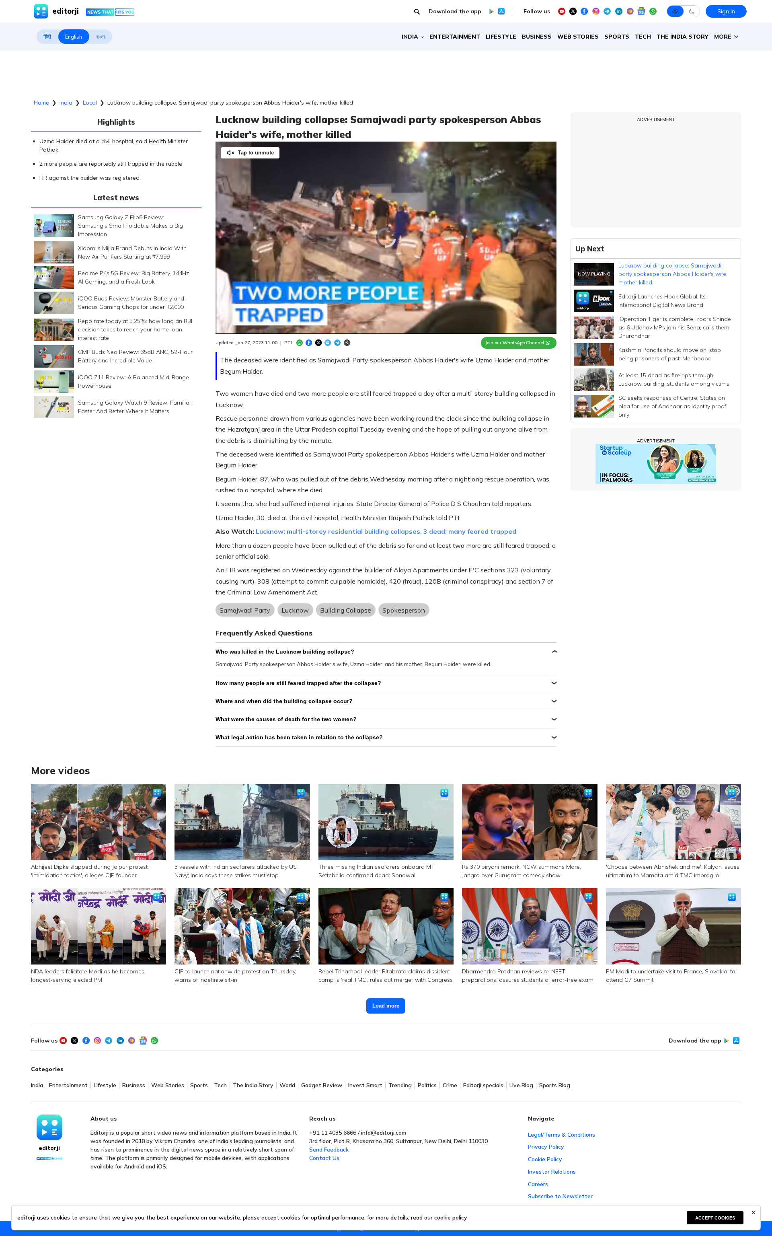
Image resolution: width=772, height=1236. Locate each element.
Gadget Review (321, 1085)
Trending (400, 1085)
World (287, 1085)
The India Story (682, 36)
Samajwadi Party (245, 610)
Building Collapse (345, 610)
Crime (450, 1085)
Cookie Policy (545, 1159)
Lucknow (295, 610)
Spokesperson (403, 610)
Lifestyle (501, 36)
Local (90, 102)
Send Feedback (329, 1149)
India (66, 102)
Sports (616, 36)
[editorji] (49, 1127)
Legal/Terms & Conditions (561, 1134)
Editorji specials (483, 1085)
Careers (538, 1184)
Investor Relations (552, 1171)
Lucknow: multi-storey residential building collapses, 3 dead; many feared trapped (386, 531)
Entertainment (454, 36)
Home (41, 102)
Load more (385, 1006)
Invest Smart (365, 1085)
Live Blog (521, 1085)
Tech (643, 36)
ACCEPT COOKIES (715, 1217)
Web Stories (578, 36)
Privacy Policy (546, 1146)
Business (537, 36)
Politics (427, 1085)
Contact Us (324, 1158)
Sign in (726, 11)
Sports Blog (554, 1085)
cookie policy (450, 1217)
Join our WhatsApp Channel (514, 343)
